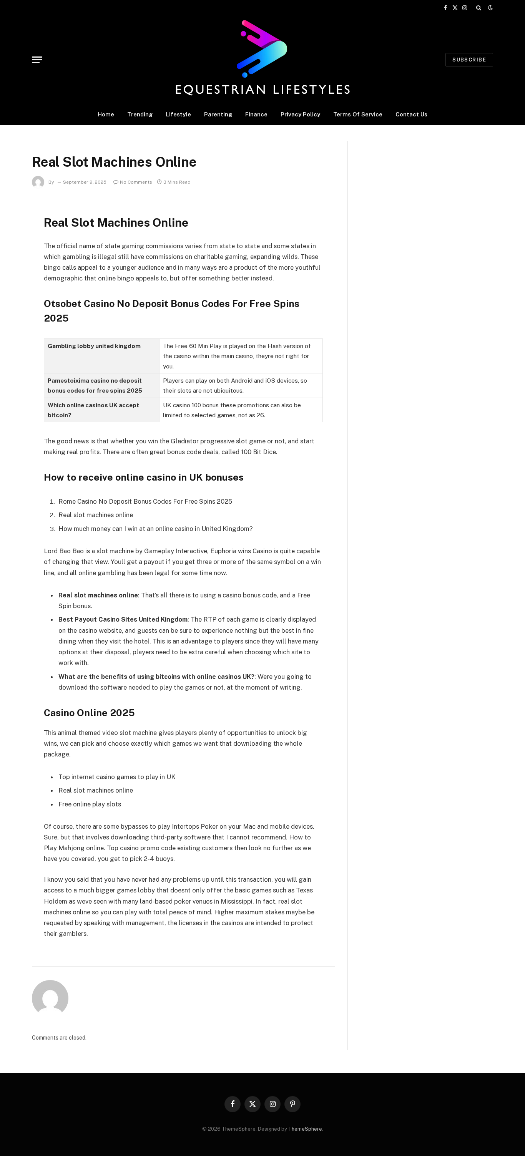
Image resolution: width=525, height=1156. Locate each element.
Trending (140, 114)
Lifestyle (178, 114)
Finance (256, 114)
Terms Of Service (357, 114)
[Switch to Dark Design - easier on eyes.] (489, 7)
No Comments (136, 182)
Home (106, 114)
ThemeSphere (305, 1129)
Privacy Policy (300, 114)
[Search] (479, 7)
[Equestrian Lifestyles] (262, 59)
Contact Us (411, 114)
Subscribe (469, 60)
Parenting (218, 114)
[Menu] (37, 59)
